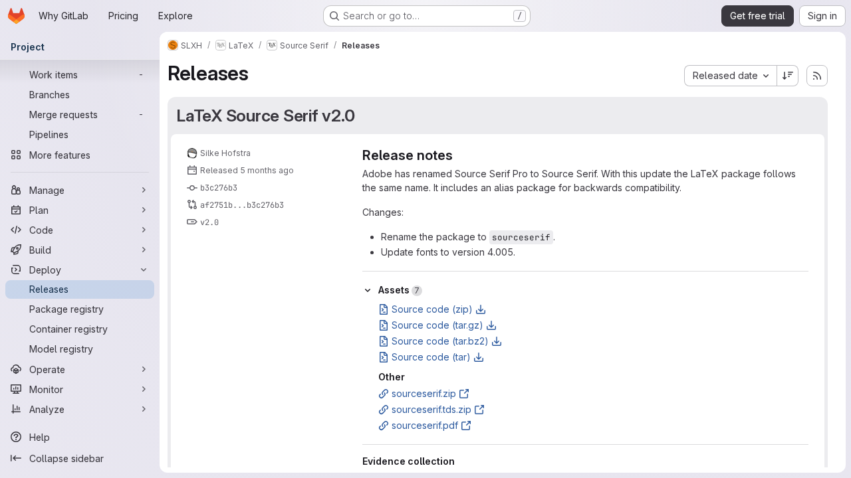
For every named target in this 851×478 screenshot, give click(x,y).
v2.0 (209, 222)
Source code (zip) (432, 309)
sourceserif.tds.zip (431, 409)
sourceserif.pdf (425, 425)
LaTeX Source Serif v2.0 (265, 115)
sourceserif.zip (424, 393)
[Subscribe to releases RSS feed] (817, 75)
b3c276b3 (218, 188)
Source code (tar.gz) (437, 325)
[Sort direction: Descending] (787, 75)
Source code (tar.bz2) (440, 341)
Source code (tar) (431, 356)
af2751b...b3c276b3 (242, 205)
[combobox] (730, 75)
